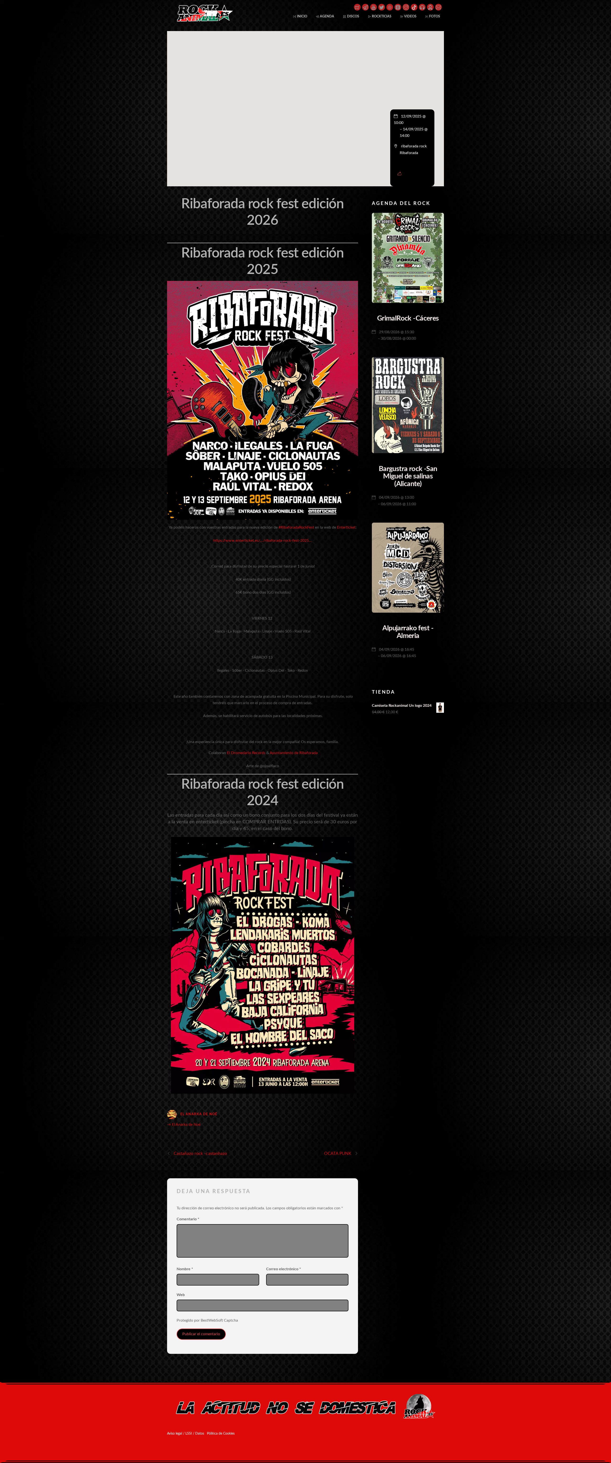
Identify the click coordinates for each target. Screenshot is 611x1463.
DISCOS (352, 16)
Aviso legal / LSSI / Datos (185, 1433)
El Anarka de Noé (198, 1114)
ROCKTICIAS (381, 16)
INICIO (301, 16)
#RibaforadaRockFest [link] (296, 527)
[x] (381, 7)
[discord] (430, 7)
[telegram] (365, 7)
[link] (346, 527)
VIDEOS (410, 16)
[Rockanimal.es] (203, 20)
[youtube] (373, 7)
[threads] (389, 7)
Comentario (188, 1219)
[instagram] (406, 7)
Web (181, 1295)
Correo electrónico (283, 1269)
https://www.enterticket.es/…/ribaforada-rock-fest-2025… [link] (262, 540)
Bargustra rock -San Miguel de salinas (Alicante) (408, 477)
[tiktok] (414, 7)
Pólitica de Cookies (221, 1433)
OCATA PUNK (337, 1153)
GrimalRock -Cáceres (408, 318)
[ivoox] (422, 7)
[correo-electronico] (438, 7)
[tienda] (357, 7)
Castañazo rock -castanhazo (200, 1153)
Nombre (185, 1269)
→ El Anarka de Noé (183, 1124)
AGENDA (326, 16)
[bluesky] (398, 7)
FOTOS (434, 16)
